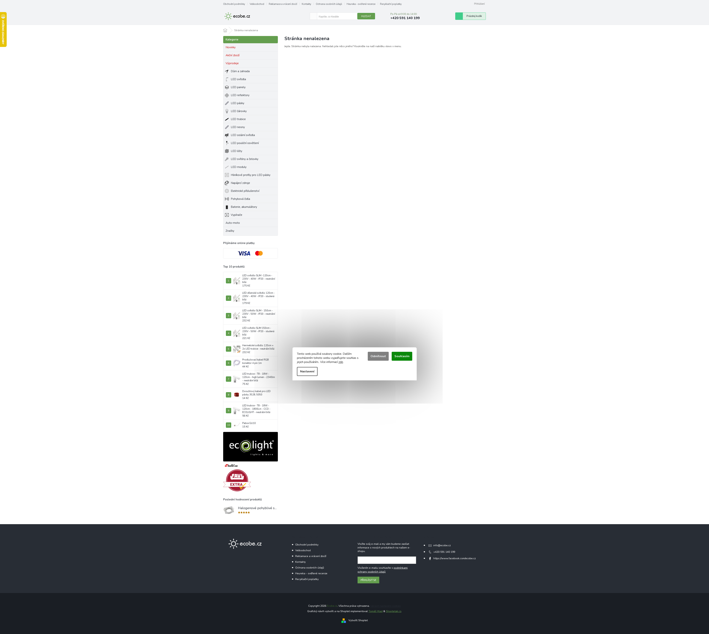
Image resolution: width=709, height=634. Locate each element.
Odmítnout (378, 356)
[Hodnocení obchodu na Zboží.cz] (231, 465)
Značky (230, 231)
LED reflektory (240, 95)
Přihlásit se (368, 579)
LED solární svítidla (243, 135)
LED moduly (239, 167)
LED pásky (237, 103)
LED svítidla (238, 79)
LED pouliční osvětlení (245, 143)
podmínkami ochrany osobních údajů (383, 569)
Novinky (231, 47)
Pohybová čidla (240, 199)
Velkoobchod (257, 4)
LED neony (238, 127)
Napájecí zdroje (240, 183)
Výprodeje (232, 63)
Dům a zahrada (240, 71)
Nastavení (307, 371)
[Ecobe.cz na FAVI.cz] (237, 480)
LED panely (238, 87)
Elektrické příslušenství (245, 191)
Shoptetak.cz (393, 611)
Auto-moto (233, 223)
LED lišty (236, 151)
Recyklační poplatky (391, 4)
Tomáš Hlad (375, 611)
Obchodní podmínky (234, 4)
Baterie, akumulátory (244, 207)
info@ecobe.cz (442, 545)
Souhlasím (401, 356)
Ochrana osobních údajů (329, 4)
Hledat (366, 16)
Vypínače (236, 215)
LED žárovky (239, 111)
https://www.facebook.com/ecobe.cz (454, 558)
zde (340, 362)
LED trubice (238, 119)
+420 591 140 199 (444, 552)
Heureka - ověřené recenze (361, 4)
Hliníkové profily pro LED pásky (250, 175)
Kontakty (306, 4)
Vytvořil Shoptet (358, 620)
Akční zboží (232, 55)
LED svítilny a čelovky (244, 159)
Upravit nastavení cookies (385, 606)
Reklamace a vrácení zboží (283, 4)
